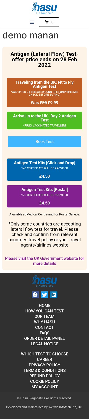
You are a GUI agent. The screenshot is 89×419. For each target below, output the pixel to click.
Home (44, 305)
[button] (32, 22)
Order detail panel (44, 338)
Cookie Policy (44, 381)
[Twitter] (44, 294)
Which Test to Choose (44, 354)
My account (44, 386)
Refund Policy (44, 375)
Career (44, 359)
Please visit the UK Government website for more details (44, 261)
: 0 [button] (51, 22)
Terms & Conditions (45, 370)
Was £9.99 (44, 102)
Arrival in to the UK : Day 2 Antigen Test (44, 117)
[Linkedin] (53, 294)
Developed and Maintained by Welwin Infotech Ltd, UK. (44, 407)
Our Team (44, 316)
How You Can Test (44, 311)
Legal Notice (44, 343)
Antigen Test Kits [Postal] (44, 189)
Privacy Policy (44, 365)
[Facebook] (35, 294)
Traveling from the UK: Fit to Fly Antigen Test (44, 84)
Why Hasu (44, 322)
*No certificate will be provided (44, 168)
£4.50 (44, 176)
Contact (44, 327)
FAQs (45, 332)
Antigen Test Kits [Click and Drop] (44, 162)
